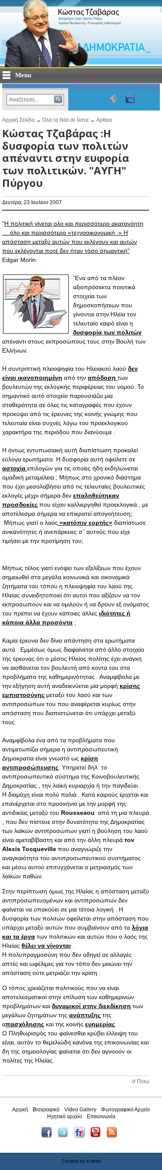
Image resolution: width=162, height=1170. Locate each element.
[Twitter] (65, 1136)
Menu (23, 75)
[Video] (130, 99)
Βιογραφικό (46, 1110)
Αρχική (20, 1110)
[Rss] (113, 1136)
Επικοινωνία (101, 1116)
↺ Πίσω (140, 1082)
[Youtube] (97, 1136)
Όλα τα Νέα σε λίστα (65, 120)
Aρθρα (104, 120)
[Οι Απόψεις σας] (147, 99)
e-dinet (93, 1161)
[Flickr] (81, 1136)
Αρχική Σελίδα (18, 120)
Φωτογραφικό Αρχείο (125, 1110)
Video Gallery (80, 1110)
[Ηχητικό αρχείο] (114, 99)
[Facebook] (48, 1136)
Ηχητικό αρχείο (64, 1116)
